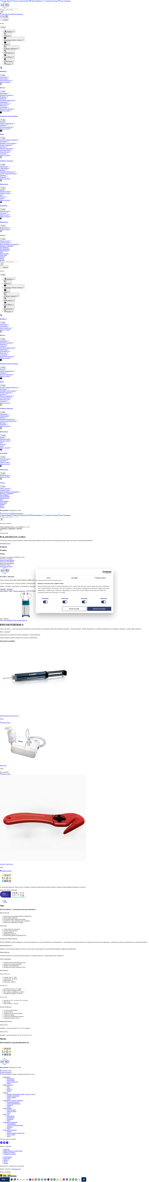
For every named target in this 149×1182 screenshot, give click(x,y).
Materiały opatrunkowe (13, 1096)
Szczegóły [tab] (74, 578)
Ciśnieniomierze (11, 1124)
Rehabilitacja (3, 71)
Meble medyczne (4, 184)
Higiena (2, 134)
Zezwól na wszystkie (99, 609)
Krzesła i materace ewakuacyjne (15, 1133)
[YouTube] (4, 1143)
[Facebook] (7, 1143)
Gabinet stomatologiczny (13, 1103)
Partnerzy (2, 257)
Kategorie (12, 528)
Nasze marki (3, 255)
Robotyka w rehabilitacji (6, 246)
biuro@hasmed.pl (18, 14)
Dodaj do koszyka (6, 871)
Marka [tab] (5, 902)
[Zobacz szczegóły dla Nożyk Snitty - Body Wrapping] (43, 860)
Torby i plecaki (11, 1134)
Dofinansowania (4, 222)
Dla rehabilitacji (4, 247)
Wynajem (2, 235)
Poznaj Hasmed (4, 253)
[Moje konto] (1, 17)
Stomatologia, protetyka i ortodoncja (9, 116)
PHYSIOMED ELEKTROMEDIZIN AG (15, 620)
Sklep (10, 591)
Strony (19, 528)
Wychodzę (9, 589)
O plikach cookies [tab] (100, 578)
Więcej (9, 1083)
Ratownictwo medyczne (10, 1130)
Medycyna (2, 87)
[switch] (64, 602)
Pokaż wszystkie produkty (7, 563)
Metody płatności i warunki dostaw (13, 1151)
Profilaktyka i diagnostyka (6, 160)
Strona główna (4, 591)
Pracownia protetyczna (13, 1102)
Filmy (1, 252)
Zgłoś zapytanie (5, 722)
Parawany (9, 1089)
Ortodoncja (10, 1105)
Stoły (8, 1086)
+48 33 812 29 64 (6, 14)
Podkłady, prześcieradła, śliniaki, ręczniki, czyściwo (21, 1094)
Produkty (4, 528)
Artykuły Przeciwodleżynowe (15, 1125)
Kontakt (2, 260)
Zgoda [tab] (49, 578)
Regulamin (6, 1149)
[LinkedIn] (1, 1143)
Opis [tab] (4, 900)
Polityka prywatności (9, 1152)
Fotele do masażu (11, 1111)
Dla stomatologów (5, 249)
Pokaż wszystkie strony (6, 566)
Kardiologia (10, 1119)
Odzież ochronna (11, 1097)
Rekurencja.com (16, 1169)
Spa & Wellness (4, 205)
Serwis (2, 258)
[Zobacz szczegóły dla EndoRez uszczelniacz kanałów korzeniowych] (34, 712)
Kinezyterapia (10, 1080)
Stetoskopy (10, 1127)
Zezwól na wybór (74, 609)
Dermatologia (10, 1117)
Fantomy (9, 1131)
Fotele (8, 1088)
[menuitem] (9, 31)
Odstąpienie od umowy (9, 1154)
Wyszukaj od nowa (5, 543)
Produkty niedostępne (19, 591)
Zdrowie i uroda (11, 1110)
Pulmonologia (10, 1116)
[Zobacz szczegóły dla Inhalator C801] (24, 762)
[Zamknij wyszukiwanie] (1, 11)
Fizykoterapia (10, 1078)
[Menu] (6, 16)
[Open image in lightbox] (26, 617)
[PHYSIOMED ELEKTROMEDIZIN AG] (6, 884)
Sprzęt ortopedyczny (12, 1082)
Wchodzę (3, 589)
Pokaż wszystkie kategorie (7, 560)
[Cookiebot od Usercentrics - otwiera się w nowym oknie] (103, 572)
